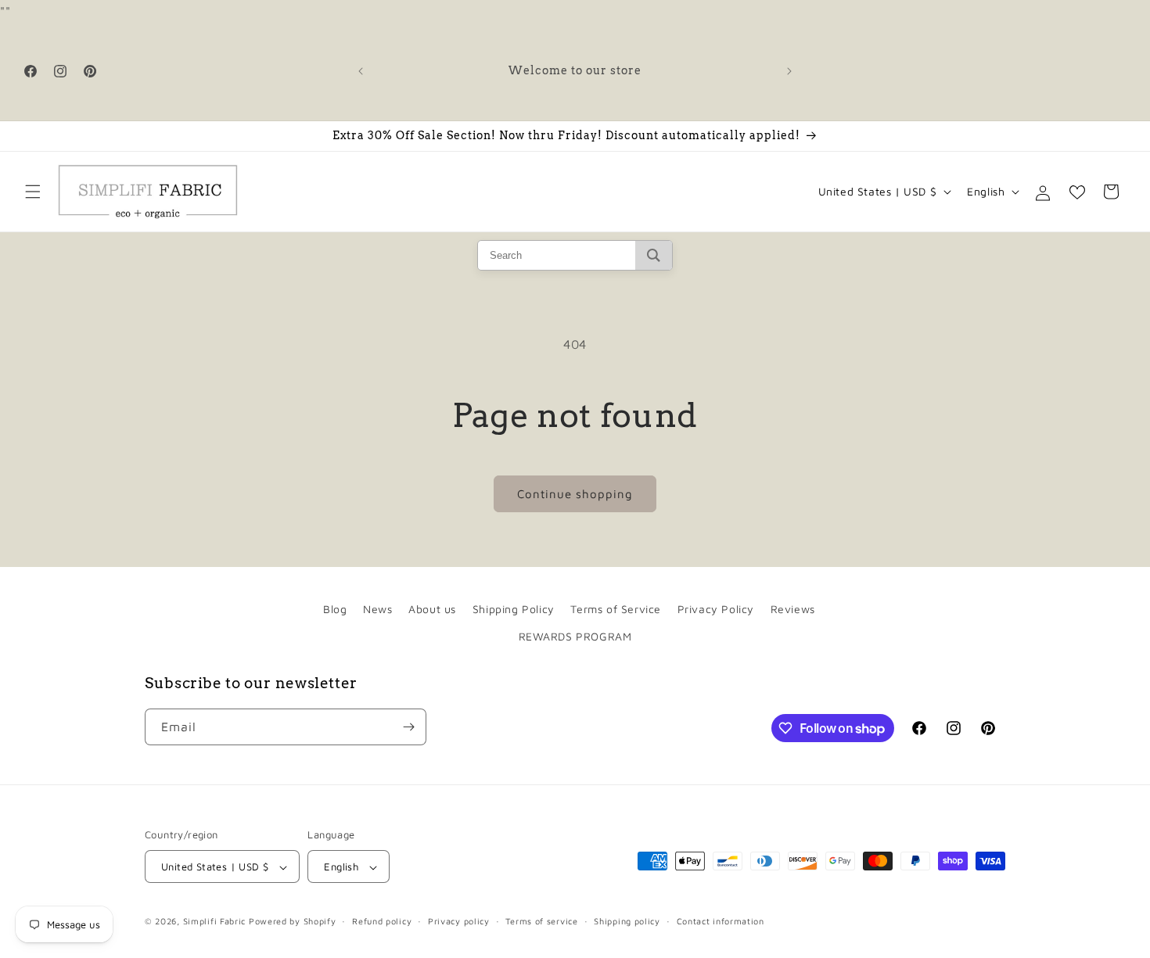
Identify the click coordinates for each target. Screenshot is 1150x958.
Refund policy (381, 921)
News (377, 608)
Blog (335, 608)
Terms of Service (615, 608)
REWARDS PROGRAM (575, 637)
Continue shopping (575, 494)
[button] (33, 191)
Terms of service (541, 921)
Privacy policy (459, 921)
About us (432, 608)
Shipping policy (627, 921)
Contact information (720, 921)
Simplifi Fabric (214, 922)
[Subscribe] (408, 727)
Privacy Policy (715, 608)
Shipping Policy (514, 608)
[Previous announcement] (360, 71)
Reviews (793, 608)
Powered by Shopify (292, 922)
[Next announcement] (789, 71)
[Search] (653, 255)
